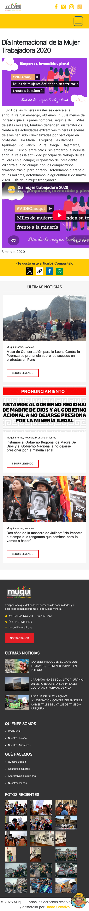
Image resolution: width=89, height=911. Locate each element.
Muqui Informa (15, 346)
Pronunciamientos (45, 437)
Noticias (29, 346)
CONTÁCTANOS (19, 638)
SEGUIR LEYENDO (22, 372)
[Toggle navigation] (78, 21)
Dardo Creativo (58, 907)
